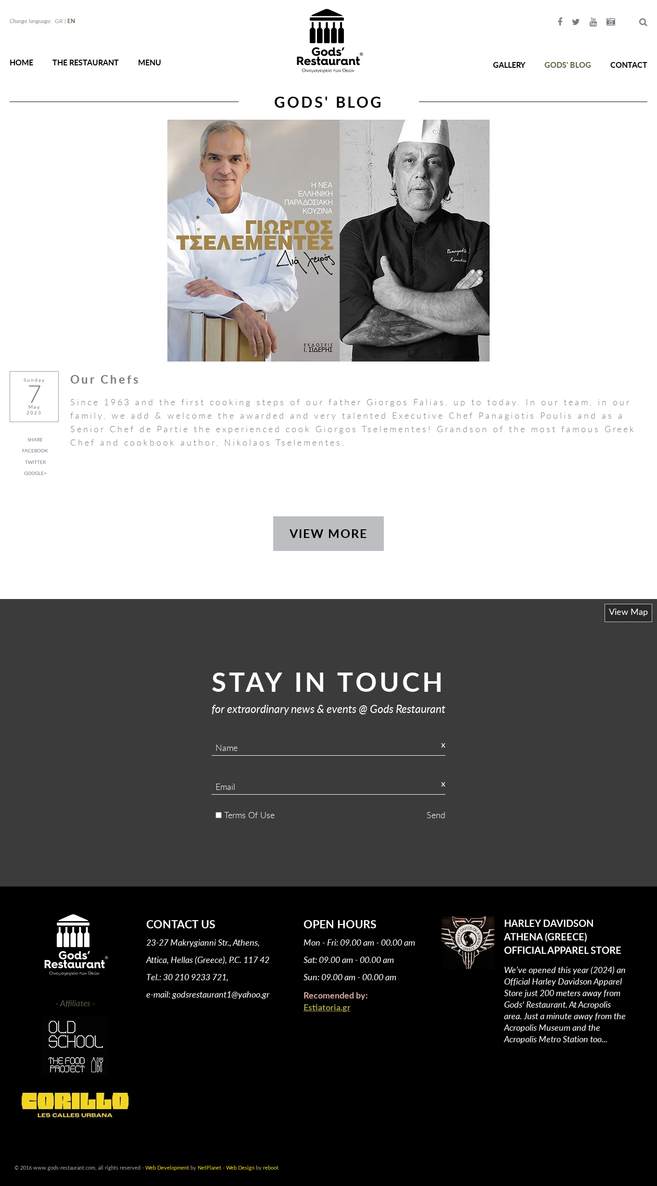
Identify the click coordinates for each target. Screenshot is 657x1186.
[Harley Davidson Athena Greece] (468, 942)
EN (71, 21)
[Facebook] (559, 22)
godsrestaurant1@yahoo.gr (220, 994)
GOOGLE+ (35, 473)
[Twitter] (576, 22)
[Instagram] (610, 22)
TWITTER (35, 462)
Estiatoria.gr (327, 1008)
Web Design (240, 1168)
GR (59, 21)
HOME (21, 62)
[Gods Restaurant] (328, 41)
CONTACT (628, 64)
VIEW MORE (328, 533)
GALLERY (509, 64)
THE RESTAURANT (85, 62)
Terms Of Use (249, 815)
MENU (149, 62)
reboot (270, 1168)
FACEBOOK (35, 451)
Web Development (167, 1168)
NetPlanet (209, 1168)
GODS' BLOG (567, 64)
